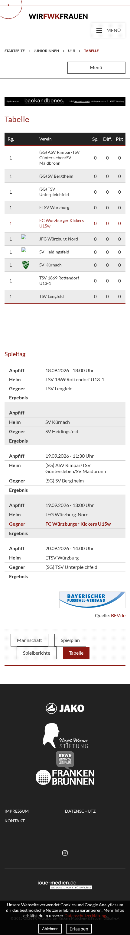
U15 (71, 50)
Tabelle (91, 50)
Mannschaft (29, 640)
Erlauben (79, 928)
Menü (108, 30)
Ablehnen (50, 928)
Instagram (65, 853)
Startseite (15, 50)
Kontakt (15, 820)
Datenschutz (80, 811)
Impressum (17, 811)
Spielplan (70, 640)
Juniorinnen (46, 50)
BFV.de (118, 615)
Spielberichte (36, 653)
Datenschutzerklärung (85, 915)
